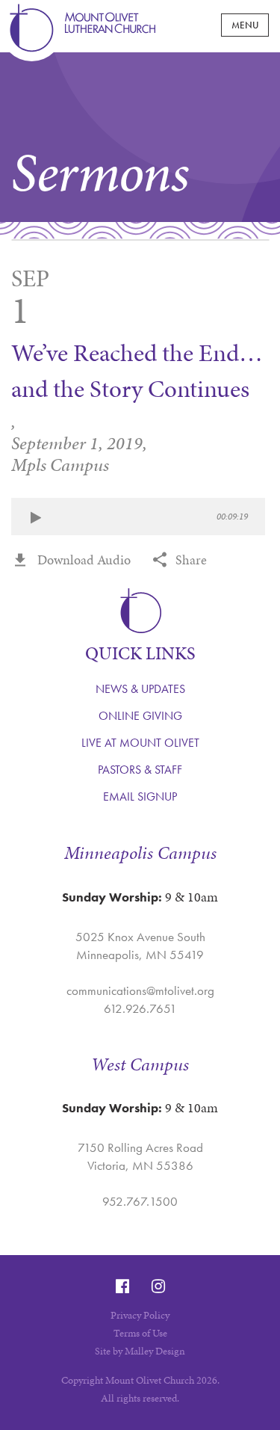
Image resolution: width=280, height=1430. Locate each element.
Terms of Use (140, 1333)
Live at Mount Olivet (140, 743)
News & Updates (140, 689)
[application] (138, 516)
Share (191, 559)
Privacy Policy (140, 1315)
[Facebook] (122, 1286)
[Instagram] (158, 1286)
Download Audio (84, 559)
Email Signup (140, 796)
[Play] (35, 518)
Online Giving (140, 716)
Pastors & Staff (140, 769)
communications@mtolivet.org (140, 990)
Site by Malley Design (140, 1351)
